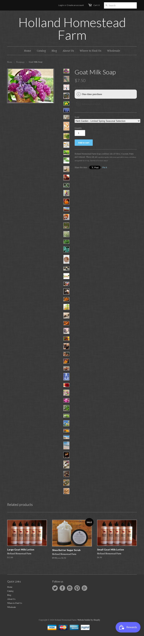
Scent (77, 116)
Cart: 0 (96, 5)
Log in (61, 5)
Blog (9, 594)
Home (9, 586)
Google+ (84, 588)
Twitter (55, 588)
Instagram (70, 588)
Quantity (78, 128)
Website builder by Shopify (88, 619)
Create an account (75, 5)
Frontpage (20, 62)
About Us (11, 599)
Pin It (104, 167)
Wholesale (11, 607)
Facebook (62, 588)
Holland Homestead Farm (72, 28)
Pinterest (77, 588)
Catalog (10, 590)
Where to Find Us (14, 603)
